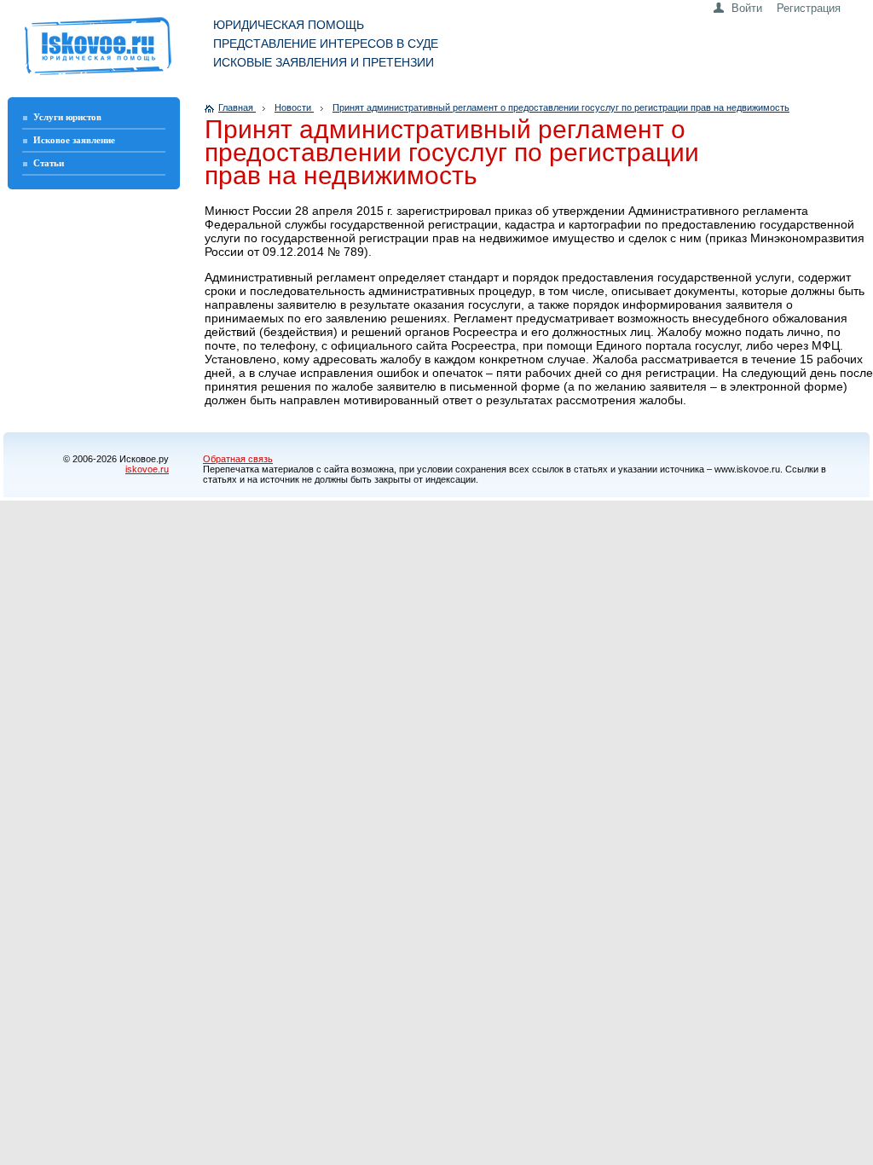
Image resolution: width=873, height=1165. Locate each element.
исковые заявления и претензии (323, 62)
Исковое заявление (74, 140)
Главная (237, 107)
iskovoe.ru (147, 469)
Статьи (48, 163)
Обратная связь (238, 459)
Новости (294, 107)
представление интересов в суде (325, 43)
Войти (746, 8)
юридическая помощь (288, 25)
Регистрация (809, 8)
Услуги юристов (67, 117)
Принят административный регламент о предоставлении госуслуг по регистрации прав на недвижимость (560, 107)
